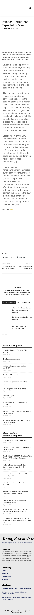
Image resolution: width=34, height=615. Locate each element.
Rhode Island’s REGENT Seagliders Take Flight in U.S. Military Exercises (17, 457)
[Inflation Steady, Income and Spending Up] (6, 328)
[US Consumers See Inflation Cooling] (6, 319)
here (11, 209)
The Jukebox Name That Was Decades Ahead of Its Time (16, 421)
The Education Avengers (11, 359)
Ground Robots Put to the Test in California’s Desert (14, 502)
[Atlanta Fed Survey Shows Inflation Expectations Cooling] (6, 310)
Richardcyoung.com (12, 345)
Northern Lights (8, 395)
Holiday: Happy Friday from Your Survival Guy (14, 367)
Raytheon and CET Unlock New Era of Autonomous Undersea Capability (16, 510)
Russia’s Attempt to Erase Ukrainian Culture (15, 403)
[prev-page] (3, 335)
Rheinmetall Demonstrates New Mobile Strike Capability (16, 475)
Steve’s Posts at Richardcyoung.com (12, 434)
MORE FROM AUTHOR (23, 303)
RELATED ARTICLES (9, 303)
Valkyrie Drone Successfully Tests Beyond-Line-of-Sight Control (15, 466)
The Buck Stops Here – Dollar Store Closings (9, 267)
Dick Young (7, 28)
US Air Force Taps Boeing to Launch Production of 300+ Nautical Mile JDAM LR (17, 520)
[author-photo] (17, 284)
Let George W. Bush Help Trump (14, 389)
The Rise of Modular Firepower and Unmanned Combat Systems (15, 493)
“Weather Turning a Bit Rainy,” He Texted (15, 351)
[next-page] (6, 335)
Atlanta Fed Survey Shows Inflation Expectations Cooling (21, 310)
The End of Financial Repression (14, 375)
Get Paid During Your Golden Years (25, 267)
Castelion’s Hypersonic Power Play (15, 382)
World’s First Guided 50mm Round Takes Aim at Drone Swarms (17, 484)
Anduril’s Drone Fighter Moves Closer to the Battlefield (17, 412)
